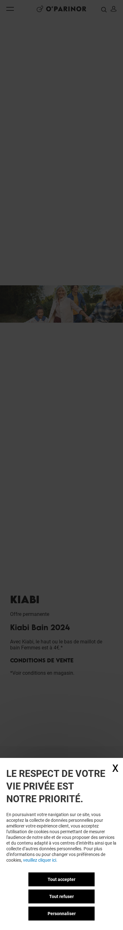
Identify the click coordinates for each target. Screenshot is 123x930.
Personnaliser (62, 913)
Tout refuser (61, 896)
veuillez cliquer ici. (40, 860)
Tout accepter (61, 879)
